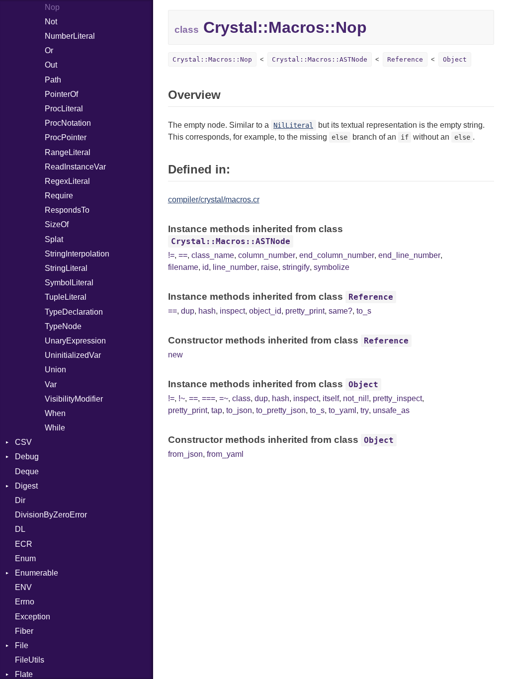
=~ (223, 398)
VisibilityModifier (74, 399)
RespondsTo (67, 210)
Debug (27, 456)
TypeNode (63, 326)
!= (171, 255)
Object (455, 59)
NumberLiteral (70, 36)
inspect (232, 311)
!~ (181, 398)
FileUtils (29, 660)
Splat (54, 239)
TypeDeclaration (74, 312)
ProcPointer (65, 137)
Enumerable (36, 573)
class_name (212, 255)
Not (51, 21)
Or (49, 50)
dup (187, 311)
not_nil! (356, 398)
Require (59, 195)
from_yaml (225, 454)
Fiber (24, 631)
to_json (239, 410)
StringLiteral (66, 268)
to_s (363, 311)
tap (216, 410)
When (55, 413)
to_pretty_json (281, 410)
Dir (20, 500)
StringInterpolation (77, 254)
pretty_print (305, 311)
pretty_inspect (397, 398)
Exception (32, 616)
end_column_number (336, 255)
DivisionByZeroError (51, 514)
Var (51, 384)
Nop (52, 7)
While (55, 428)
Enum (25, 558)
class (241, 398)
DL (20, 529)
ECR (23, 544)
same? (340, 311)
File (21, 645)
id (205, 267)
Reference (405, 59)
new (175, 354)
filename (183, 267)
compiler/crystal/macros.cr (213, 199)
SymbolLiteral (69, 282)
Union (55, 369)
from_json (185, 454)
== (182, 255)
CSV (23, 442)
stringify (296, 267)
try (364, 410)
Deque (27, 471)
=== (208, 398)
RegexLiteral (67, 181)
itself (331, 398)
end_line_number (409, 255)
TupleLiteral (65, 297)
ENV (23, 587)
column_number (266, 255)
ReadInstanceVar (75, 167)
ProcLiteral (64, 108)
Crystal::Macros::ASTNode (319, 59)
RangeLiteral (67, 152)
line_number (235, 267)
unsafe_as (391, 410)
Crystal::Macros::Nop (212, 59)
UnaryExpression (75, 341)
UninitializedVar (73, 355)
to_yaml (342, 410)
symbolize (331, 267)
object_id (265, 311)
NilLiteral (293, 125)
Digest (26, 486)
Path (53, 80)
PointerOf (61, 94)
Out (51, 65)
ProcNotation (68, 123)
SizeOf (57, 224)
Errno (24, 601)
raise (269, 267)
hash (207, 311)
